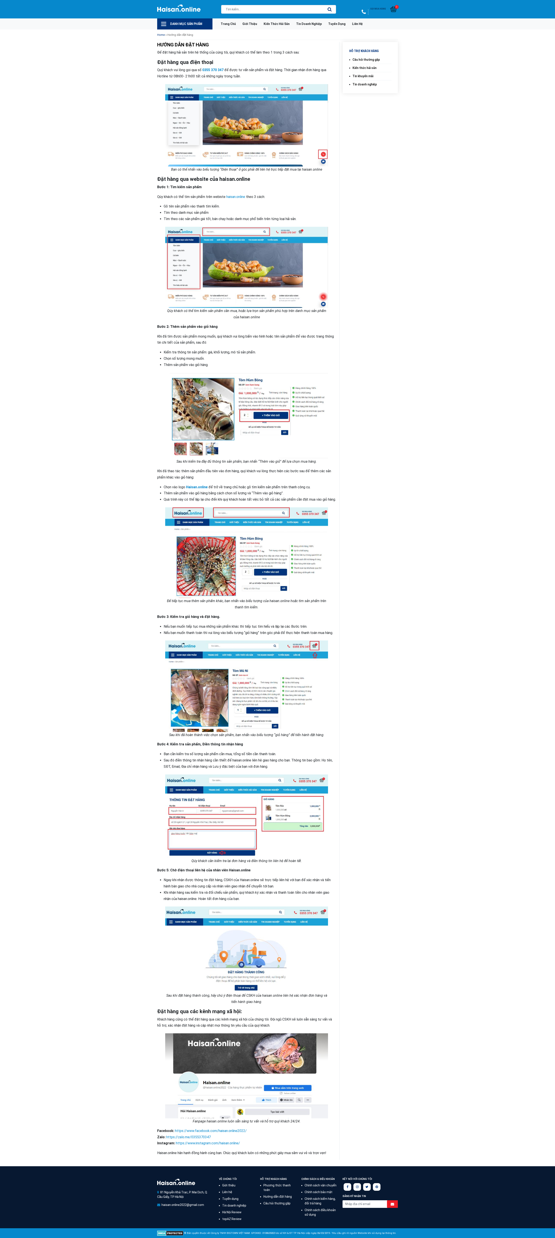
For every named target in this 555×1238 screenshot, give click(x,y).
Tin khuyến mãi (363, 76)
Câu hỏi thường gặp (366, 59)
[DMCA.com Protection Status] (170, 1233)
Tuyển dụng (337, 24)
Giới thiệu (249, 24)
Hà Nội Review (232, 1212)
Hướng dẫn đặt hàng (277, 1196)
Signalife (176, 1182)
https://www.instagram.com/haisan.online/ (208, 1143)
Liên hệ (357, 24)
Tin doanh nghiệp (309, 24)
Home (161, 34)
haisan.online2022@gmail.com (183, 1205)
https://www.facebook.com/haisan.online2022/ (211, 1131)
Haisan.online (179, 9)
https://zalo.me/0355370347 (188, 1137)
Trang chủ (228, 24)
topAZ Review (232, 1219)
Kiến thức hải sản (277, 24)
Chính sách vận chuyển (320, 1185)
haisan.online (235, 197)
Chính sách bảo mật (318, 1192)
